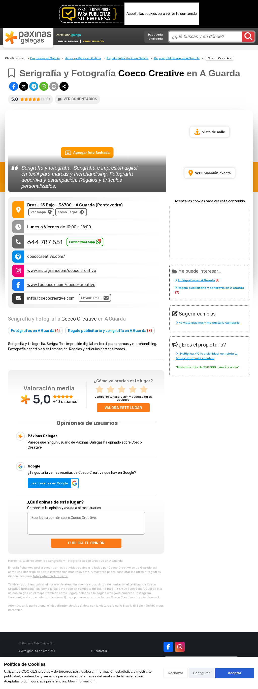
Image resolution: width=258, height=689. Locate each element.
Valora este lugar (123, 408)
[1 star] (101, 389)
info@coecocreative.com (51, 298)
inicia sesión (68, 41)
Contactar (100, 651)
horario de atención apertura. (70, 584)
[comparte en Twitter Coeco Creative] (23, 86)
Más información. (81, 681)
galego (76, 35)
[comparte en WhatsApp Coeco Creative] (43, 86)
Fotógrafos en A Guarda (35, 331)
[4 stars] (134, 389)
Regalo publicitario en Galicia (127, 58)
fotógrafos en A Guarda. (50, 576)
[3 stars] (123, 389)
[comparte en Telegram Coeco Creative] (33, 86)
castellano (63, 35)
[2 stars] (112, 389)
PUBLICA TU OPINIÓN (86, 543)
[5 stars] (145, 389)
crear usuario (93, 41)
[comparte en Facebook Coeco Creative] (13, 86)
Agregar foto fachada (91, 152)
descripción (31, 572)
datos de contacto (111, 584)
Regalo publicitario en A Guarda (177, 58)
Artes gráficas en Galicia (83, 58)
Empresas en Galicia (45, 58)
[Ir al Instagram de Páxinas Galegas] (180, 647)
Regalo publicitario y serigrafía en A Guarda (110, 331)
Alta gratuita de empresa (38, 651)
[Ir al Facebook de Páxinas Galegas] (168, 647)
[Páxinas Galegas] (28, 37)
